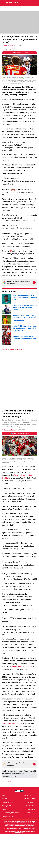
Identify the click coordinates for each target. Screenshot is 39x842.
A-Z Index (27, 813)
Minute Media (11, 821)
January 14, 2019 (29, 221)
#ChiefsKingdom (23, 142)
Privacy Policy (7, 806)
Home (4, 349)
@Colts (13, 178)
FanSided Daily (7, 802)
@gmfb (34, 215)
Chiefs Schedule (12, 782)
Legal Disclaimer (30, 809)
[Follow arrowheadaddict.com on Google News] (34, 282)
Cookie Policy (7, 809)
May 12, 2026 (32, 579)
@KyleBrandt (12, 142)
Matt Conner (8, 46)
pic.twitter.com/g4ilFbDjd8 (12, 218)
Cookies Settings (8, 816)
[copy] (13, 49)
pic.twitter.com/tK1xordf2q (26, 190)
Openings (27, 795)
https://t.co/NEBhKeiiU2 (11, 603)
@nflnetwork (29, 234)
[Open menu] (3, 3)
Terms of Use (29, 806)
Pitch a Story (28, 802)
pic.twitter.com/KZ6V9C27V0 (13, 236)
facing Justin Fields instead (12, 724)
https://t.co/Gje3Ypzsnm (11, 630)
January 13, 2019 (8, 150)
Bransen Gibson (9, 430)
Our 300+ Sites (29, 799)
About (4, 795)
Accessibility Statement (10, 813)
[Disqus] (20, 377)
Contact (4, 799)
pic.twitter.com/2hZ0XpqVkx (12, 145)
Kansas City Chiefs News (15, 349)
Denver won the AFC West (22, 666)
